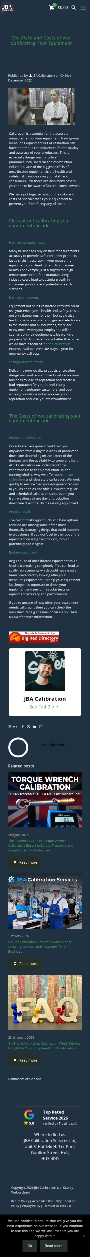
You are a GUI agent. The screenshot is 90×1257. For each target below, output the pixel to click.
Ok (30, 1246)
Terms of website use (57, 1206)
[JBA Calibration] (7, 7)
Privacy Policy (31, 1206)
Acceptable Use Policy (47, 1201)
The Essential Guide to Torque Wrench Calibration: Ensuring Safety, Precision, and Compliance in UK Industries (40, 845)
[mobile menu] (83, 7)
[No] (83, 1235)
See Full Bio (42, 707)
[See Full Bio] (57, 707)
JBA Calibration (44, 75)
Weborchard (20, 1192)
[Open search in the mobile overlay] (74, 7)
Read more (53, 1246)
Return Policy (20, 1201)
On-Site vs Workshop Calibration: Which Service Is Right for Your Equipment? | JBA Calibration (44, 1045)
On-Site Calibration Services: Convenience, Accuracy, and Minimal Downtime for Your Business (40, 947)
